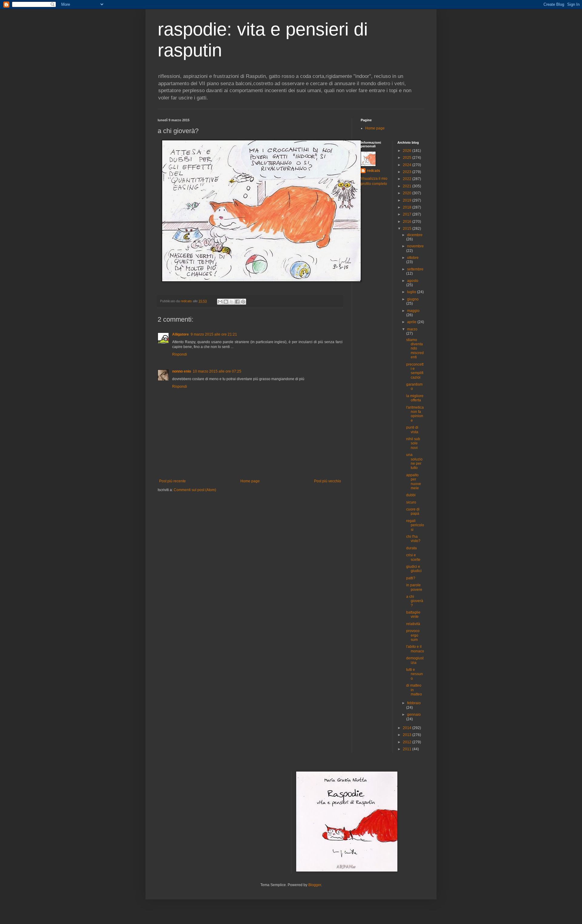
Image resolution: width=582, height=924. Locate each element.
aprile (412, 322)
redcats (373, 171)
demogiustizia (414, 660)
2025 (407, 158)
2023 (407, 172)
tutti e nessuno (414, 674)
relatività (413, 624)
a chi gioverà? (414, 601)
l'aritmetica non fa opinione (415, 414)
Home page (250, 481)
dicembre (415, 235)
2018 (407, 207)
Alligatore (180, 334)
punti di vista (412, 429)
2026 (407, 151)
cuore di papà (413, 511)
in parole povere (414, 587)
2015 (407, 228)
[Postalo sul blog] (226, 302)
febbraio (414, 703)
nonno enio (181, 371)
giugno (413, 299)
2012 (407, 742)
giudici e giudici (414, 568)
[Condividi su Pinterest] (243, 302)
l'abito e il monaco (415, 648)
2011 (407, 749)
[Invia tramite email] (220, 302)
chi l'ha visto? (413, 538)
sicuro (411, 502)
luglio (412, 292)
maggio (413, 311)
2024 (407, 165)
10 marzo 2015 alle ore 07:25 (217, 371)
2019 (407, 200)
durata (411, 548)
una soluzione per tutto (414, 461)
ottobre (413, 258)
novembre (415, 246)
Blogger (314, 885)
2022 (407, 179)
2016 (407, 221)
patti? (410, 578)
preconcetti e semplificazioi (414, 371)
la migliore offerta (414, 398)
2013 (407, 735)
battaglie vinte (413, 614)
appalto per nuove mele (413, 481)
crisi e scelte (413, 557)
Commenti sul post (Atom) (195, 490)
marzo (412, 329)
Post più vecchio (327, 481)
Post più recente (172, 481)
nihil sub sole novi (413, 443)
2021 (407, 186)
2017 (407, 214)
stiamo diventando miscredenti (415, 349)
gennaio (414, 714)
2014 (407, 728)
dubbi (411, 495)
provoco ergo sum (413, 635)
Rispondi (179, 354)
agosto (412, 281)
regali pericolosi (415, 525)
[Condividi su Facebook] (237, 302)
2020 (407, 193)
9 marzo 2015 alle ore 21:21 (214, 334)
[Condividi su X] (232, 302)
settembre (415, 269)
